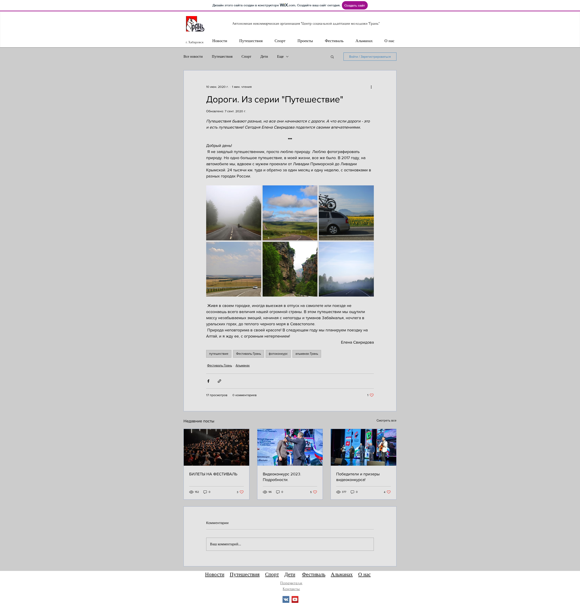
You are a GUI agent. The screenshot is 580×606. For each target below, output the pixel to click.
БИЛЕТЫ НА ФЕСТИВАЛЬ (213, 474)
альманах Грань (306, 353)
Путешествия (222, 56)
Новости (214, 574)
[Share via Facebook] (208, 381)
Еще (280, 56)
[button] (332, 56)
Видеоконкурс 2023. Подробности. (282, 477)
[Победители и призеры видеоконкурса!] (363, 447)
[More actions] (371, 86)
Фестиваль (313, 574)
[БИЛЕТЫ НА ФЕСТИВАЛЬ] (216, 447)
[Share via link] (219, 381)
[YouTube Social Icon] (295, 599)
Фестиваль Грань (248, 353)
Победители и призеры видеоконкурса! (358, 477)
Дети (264, 56)
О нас (364, 574)
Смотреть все (386, 420)
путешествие (218, 353)
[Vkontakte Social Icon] (286, 599)
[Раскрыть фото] (233, 212)
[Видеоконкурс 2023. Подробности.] (290, 447)
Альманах (243, 365)
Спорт (246, 56)
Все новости (193, 56)
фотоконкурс (278, 353)
